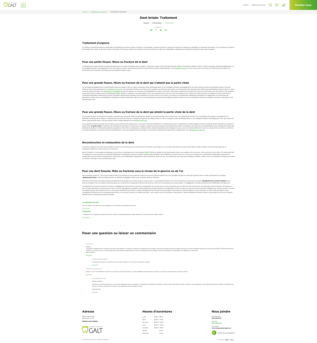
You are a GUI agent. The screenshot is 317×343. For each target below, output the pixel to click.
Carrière (246, 5)
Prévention (156, 23)
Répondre (89, 255)
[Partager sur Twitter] (161, 30)
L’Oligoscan (86, 211)
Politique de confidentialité (103, 339)
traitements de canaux (196, 130)
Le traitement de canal (90, 202)
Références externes (258, 5)
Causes (146, 23)
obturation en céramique (112, 91)
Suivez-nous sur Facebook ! (226, 332)
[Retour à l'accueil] (17, 4)
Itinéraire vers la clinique (90, 321)
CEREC (117, 93)
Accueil (84, 12)
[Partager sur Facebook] (156, 30)
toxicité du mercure (180, 68)
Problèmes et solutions (98, 12)
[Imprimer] (151, 30)
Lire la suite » (86, 208)
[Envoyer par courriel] (166, 30)
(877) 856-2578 (216, 323)
